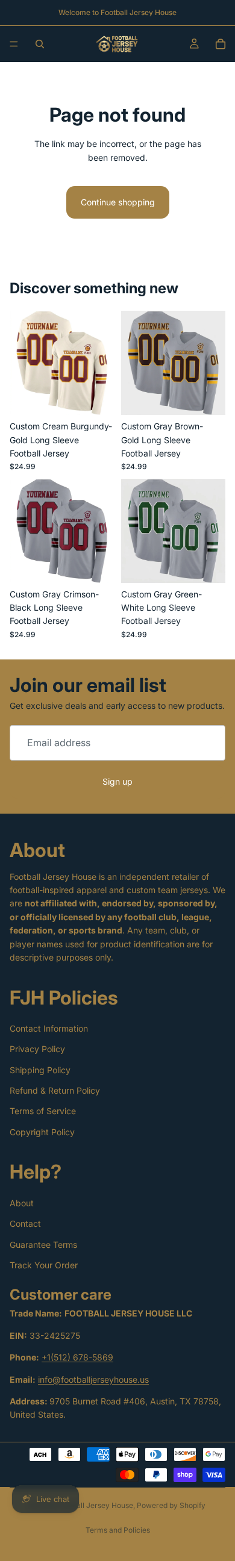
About (22, 1203)
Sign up (117, 781)
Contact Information (49, 1028)
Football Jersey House (95, 1505)
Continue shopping (118, 202)
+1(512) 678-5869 (77, 1357)
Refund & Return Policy (55, 1090)
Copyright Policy (42, 1132)
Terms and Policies (118, 1530)
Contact (25, 1223)
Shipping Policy (40, 1070)
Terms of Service (43, 1111)
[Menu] (14, 44)
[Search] (40, 44)
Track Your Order (44, 1265)
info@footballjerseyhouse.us (93, 1379)
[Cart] (220, 44)
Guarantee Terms (43, 1244)
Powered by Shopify (171, 1505)
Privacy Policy (37, 1049)
